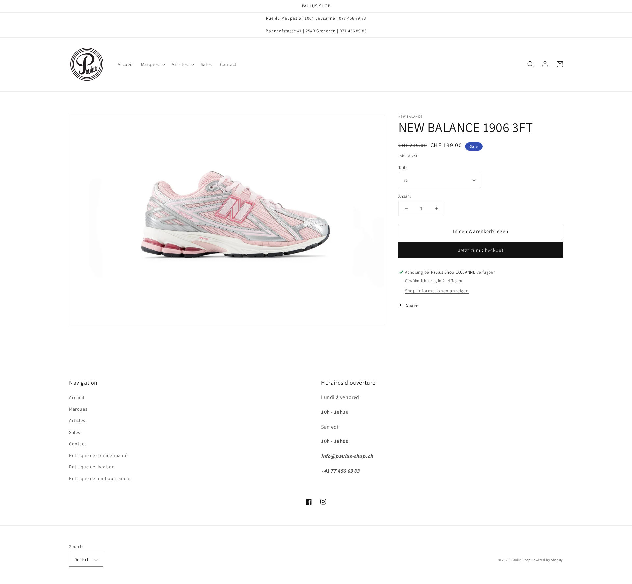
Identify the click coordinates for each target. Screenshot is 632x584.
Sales (74, 432)
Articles (77, 420)
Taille (403, 167)
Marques (78, 409)
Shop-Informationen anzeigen (437, 291)
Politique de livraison (92, 467)
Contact (77, 444)
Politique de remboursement (100, 478)
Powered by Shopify (547, 560)
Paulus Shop (521, 560)
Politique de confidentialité (98, 455)
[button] (152, 64)
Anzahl (404, 196)
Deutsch (82, 559)
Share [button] (412, 305)
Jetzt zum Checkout (481, 250)
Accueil (76, 397)
